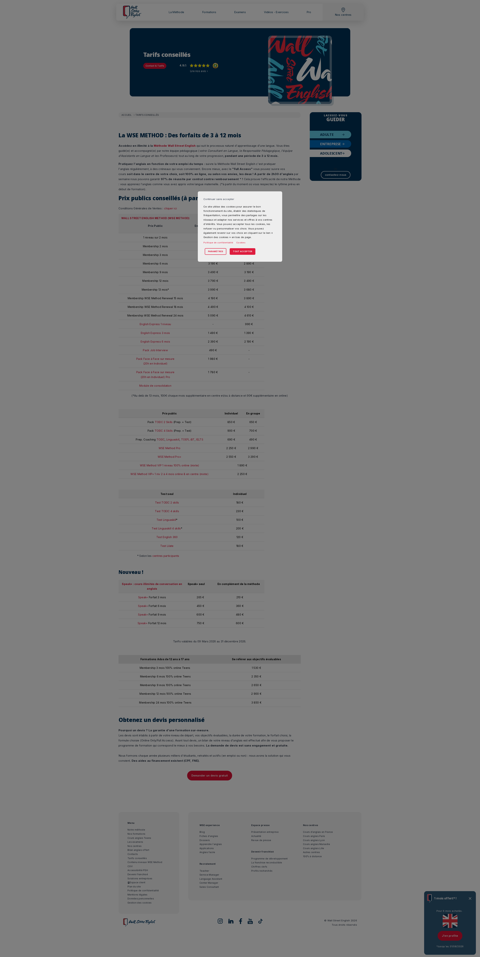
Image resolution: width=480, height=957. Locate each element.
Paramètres (215, 251)
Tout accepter (242, 251)
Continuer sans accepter (218, 199)
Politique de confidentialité (218, 242)
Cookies (240, 242)
